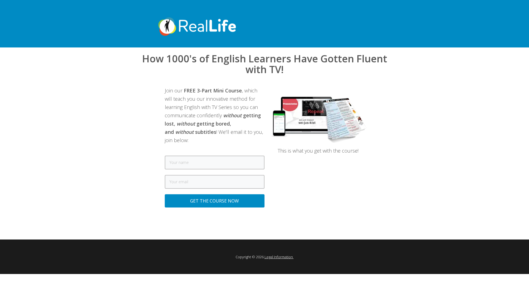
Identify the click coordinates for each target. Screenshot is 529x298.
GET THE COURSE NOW (214, 201)
